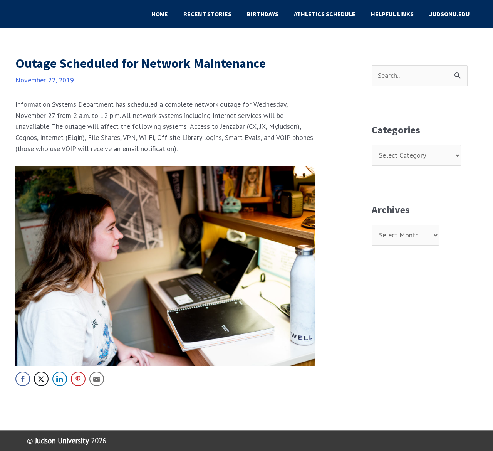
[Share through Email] (96, 379)
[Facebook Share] (22, 379)
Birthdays (262, 14)
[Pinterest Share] (78, 379)
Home (159, 14)
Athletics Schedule (324, 14)
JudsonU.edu (449, 14)
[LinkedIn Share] (59, 379)
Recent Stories (207, 14)
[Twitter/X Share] (41, 379)
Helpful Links (392, 14)
